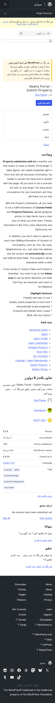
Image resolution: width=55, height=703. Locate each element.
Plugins (22, 594)
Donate (20, 619)
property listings (11, 475)
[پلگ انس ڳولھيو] (21, 33)
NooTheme (41, 94)
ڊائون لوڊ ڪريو (44, 103)
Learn (49, 609)
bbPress (46, 644)
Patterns (21, 599)
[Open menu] (4, 4)
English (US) (9, 463)
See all (6, 518)
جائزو (46, 121)
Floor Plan (42, 351)
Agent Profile (41, 338)
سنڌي (42, 663)
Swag (21, 624)
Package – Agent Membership (31, 360)
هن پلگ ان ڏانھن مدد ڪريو (39, 566)
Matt (48, 639)
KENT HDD (39, 420)
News (49, 589)
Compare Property (38, 347)
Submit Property (39, 364)
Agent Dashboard (38, 343)
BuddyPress (44, 649)
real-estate (9, 487)
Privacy (48, 599)
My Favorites (40, 356)
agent (16, 470)
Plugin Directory (44, 13)
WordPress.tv (43, 624)
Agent (44, 334)
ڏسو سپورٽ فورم (43, 540)
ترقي (46, 136)
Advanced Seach (38, 329)
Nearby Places (40, 369)
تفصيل (46, 114)
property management (14, 481)
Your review (45, 518)
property (8, 470)
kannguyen (40, 410)
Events (22, 614)
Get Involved (19, 609)
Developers (46, 619)
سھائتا (46, 144)
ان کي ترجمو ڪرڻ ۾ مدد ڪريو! (20, 22)
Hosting (48, 594)
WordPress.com (42, 634)
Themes (21, 589)
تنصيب (46, 129)
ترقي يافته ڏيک (44, 495)
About (49, 584)
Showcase (20, 584)
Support (48, 614)
